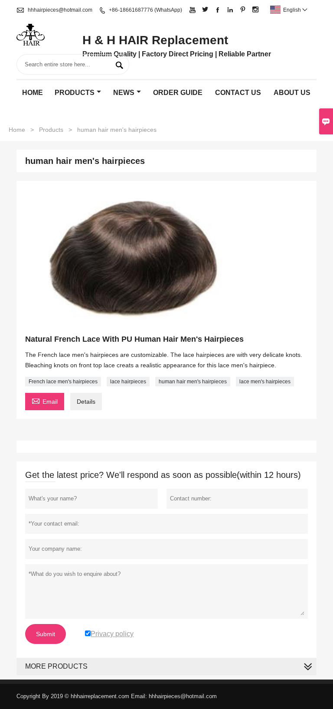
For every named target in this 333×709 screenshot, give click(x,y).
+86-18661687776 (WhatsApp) (145, 10)
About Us (292, 92)
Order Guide (177, 92)
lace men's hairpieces (265, 382)
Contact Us (238, 92)
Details (86, 401)
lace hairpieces (128, 382)
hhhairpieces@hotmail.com (60, 10)
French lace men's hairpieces (63, 382)
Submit (45, 634)
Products (75, 92)
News (123, 92)
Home (32, 92)
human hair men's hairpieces (193, 382)
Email (45, 400)
